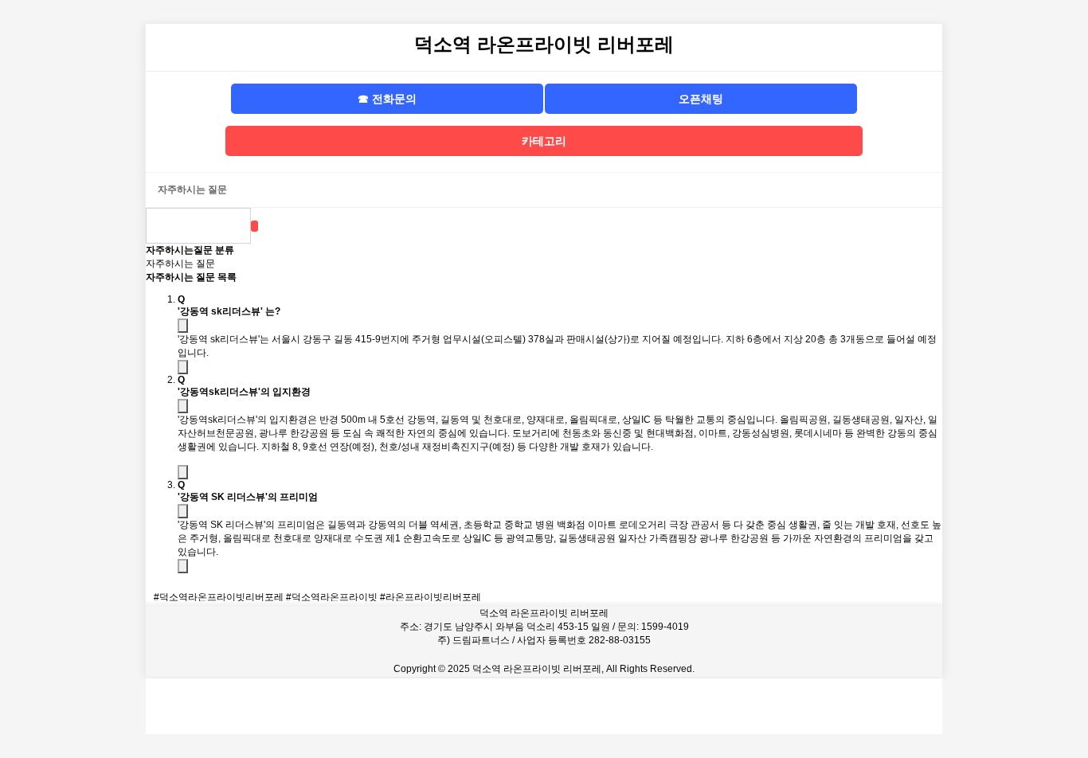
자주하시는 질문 (180, 263)
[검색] (254, 226)
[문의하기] (544, 706)
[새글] (703, 706)
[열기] (183, 325)
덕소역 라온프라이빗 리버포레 (544, 44)
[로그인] (862, 706)
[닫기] (183, 367)
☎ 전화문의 (387, 98)
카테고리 (544, 141)
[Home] (225, 706)
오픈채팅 (701, 98)
